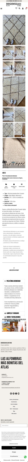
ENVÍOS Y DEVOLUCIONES (13, 317)
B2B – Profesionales (14, 408)
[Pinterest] (13, 393)
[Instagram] (16, 393)
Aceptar (14, 447)
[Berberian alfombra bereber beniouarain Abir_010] (14, 30)
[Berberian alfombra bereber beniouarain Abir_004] (19, 68)
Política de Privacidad (15, 460)
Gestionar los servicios (13, 443)
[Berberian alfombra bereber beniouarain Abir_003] (8, 68)
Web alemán (14, 413)
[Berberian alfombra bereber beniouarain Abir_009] (19, 114)
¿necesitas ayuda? (14, 270)
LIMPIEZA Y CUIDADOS (13, 313)
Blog (14, 411)
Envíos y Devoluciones (14, 399)
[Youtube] (19, 393)
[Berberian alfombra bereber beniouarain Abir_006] (14, 91)
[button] (1, 8)
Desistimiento (14, 401)
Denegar (14, 452)
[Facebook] (11, 393)
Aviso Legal (22, 460)
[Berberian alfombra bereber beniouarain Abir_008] (8, 53)
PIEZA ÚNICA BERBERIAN (13, 281)
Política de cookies (7, 460)
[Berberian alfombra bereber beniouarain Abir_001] (19, 130)
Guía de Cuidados (14, 404)
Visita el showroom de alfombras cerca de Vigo (11, 387)
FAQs (14, 406)
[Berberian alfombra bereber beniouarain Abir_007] (19, 53)
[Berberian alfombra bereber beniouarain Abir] (8, 130)
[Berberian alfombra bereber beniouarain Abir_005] (8, 114)
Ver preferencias (14, 456)
